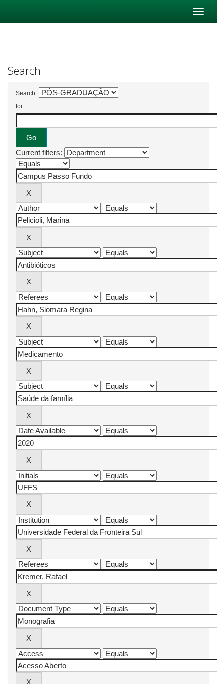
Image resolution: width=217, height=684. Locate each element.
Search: (26, 93)
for (19, 106)
